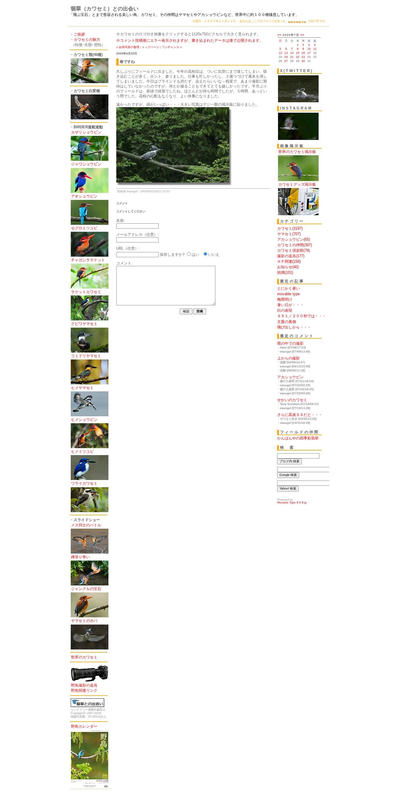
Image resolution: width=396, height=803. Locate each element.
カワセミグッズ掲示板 (297, 184)
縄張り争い (80, 557)
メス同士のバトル (86, 525)
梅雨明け (284, 299)
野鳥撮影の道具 (84, 685)
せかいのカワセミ (292, 400)
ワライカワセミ (84, 483)
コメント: (124, 263)
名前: (120, 220)
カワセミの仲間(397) (294, 245)
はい (195, 254)
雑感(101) (285, 272)
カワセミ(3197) (290, 228)
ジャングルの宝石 (86, 589)
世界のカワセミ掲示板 (297, 151)
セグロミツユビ (84, 228)
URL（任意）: (128, 248)
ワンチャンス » (172, 47)
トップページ (150, 47)
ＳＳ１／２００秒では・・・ (301, 316)
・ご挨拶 (77, 34)
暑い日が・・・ (290, 305)
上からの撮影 (288, 358)
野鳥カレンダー (84, 726)
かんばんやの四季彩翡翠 (298, 438)
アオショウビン (84, 196)
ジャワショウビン (86, 164)
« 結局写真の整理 (127, 47)
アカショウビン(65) (293, 239)
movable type (288, 294)
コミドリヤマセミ (86, 356)
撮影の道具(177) (290, 256)
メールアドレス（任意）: (137, 234)
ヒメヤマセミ (82, 388)
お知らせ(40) (288, 267)
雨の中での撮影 (290, 343)
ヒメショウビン (84, 419)
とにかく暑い (288, 288)
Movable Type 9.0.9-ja (292, 502)
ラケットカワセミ (86, 292)
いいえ (213, 254)
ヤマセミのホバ (84, 620)
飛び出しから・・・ (294, 327)
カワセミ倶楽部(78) (293, 250)
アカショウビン (290, 377)
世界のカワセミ (84, 657)
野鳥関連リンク (84, 690)
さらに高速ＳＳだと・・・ (299, 415)
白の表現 (284, 310)
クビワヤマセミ (84, 324)
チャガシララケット (88, 260)
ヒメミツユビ (82, 451)
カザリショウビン (86, 132)
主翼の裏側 (286, 322)
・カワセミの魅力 (85, 39)
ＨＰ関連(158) (289, 261)
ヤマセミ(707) (289, 234)
